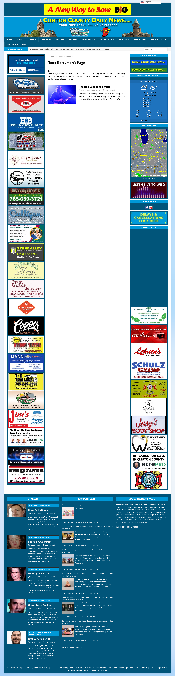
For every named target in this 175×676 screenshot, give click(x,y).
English (147, 2)
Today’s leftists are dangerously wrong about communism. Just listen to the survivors (87, 527)
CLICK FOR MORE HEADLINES (72, 647)
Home (9, 39)
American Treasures (16, 44)
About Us (123, 39)
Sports (31, 39)
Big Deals (73, 39)
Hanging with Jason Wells (94, 86)
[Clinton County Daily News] (87, 27)
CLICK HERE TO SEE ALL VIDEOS (127, 527)
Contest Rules (132, 668)
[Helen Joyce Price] (16, 580)
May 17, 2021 (85, 90)
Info (19, 39)
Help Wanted (140, 39)
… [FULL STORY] (114, 99)
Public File (144, 668)
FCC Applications (161, 668)
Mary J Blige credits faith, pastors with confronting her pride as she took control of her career (87, 574)
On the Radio (106, 39)
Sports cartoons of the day (71, 505)
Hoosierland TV (158, 39)
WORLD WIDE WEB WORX (97, 670)
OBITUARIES (33, 499)
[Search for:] (156, 49)
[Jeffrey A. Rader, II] (16, 644)
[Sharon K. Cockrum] (16, 548)
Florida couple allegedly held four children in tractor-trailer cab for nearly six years (85, 551)
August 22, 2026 (35, 513)
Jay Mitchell (97, 90)
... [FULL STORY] (44, 561)
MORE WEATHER (149, 178)
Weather (60, 39)
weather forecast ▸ (148, 121)
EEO (151, 668)
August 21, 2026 (35, 545)
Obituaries (46, 39)
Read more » (79, 508)
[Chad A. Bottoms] (16, 516)
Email (71, 668)
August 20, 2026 (35, 608)
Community (87, 39)
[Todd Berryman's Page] (62, 94)
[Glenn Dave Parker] (16, 612)
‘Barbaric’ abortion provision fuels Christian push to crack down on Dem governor (87, 622)
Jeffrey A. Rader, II (41, 636)
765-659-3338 (61, 668)
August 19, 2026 (35, 642)
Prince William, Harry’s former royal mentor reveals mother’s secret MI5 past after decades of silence (87, 598)
